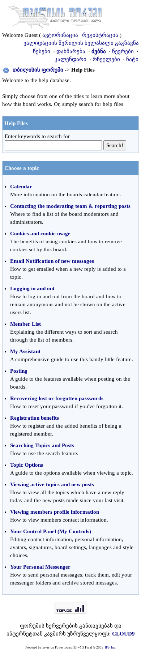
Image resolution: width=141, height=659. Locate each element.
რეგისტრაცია (100, 35)
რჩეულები (106, 59)
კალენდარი (70, 59)
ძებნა (98, 51)
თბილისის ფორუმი (38, 70)
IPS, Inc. (110, 647)
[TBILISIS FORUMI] (55, 15)
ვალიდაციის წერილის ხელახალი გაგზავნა (81, 43)
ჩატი (132, 59)
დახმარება (70, 51)
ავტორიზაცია (60, 35)
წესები (41, 51)
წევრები (123, 51)
